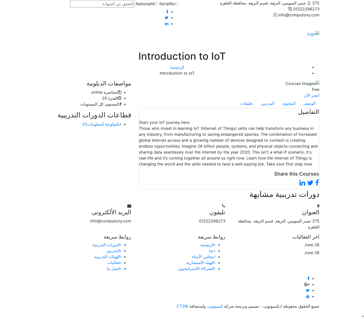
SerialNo (167, 3)
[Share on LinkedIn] (302, 182)
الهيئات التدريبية (107, 256)
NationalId (145, 3)
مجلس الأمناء (203, 256)
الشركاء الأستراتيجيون (196, 268)
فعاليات (81, 40)
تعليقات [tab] (246, 103)
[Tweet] (310, 182)
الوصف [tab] (309, 103)
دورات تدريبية (124, 40)
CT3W (183, 306)
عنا (211, 250)
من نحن (145, 40)
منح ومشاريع (101, 40)
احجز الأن (311, 95)
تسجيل (49, 40)
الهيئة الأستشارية (200, 262)
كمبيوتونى (214, 306)
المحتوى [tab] (289, 103)
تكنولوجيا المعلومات (101, 124)
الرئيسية (162, 40)
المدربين (113, 250)
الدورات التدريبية (106, 244)
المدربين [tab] (267, 103)
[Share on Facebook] (317, 182)
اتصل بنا (65, 40)
